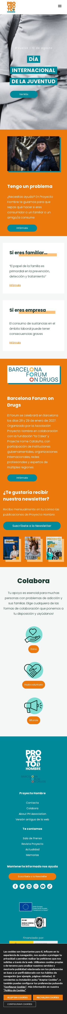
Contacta (32, 803)
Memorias (32, 855)
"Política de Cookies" (15, 990)
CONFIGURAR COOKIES (19, 1004)
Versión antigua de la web (32, 819)
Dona (34, 649)
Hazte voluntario (33, 684)
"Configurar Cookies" (15, 987)
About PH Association (32, 814)
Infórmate (22, 228)
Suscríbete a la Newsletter (32, 876)
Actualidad (32, 849)
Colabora (32, 808)
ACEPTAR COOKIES (17, 997)
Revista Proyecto (32, 844)
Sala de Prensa (32, 838)
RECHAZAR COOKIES (48, 997)
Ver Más (23, 94)
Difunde (33, 720)
